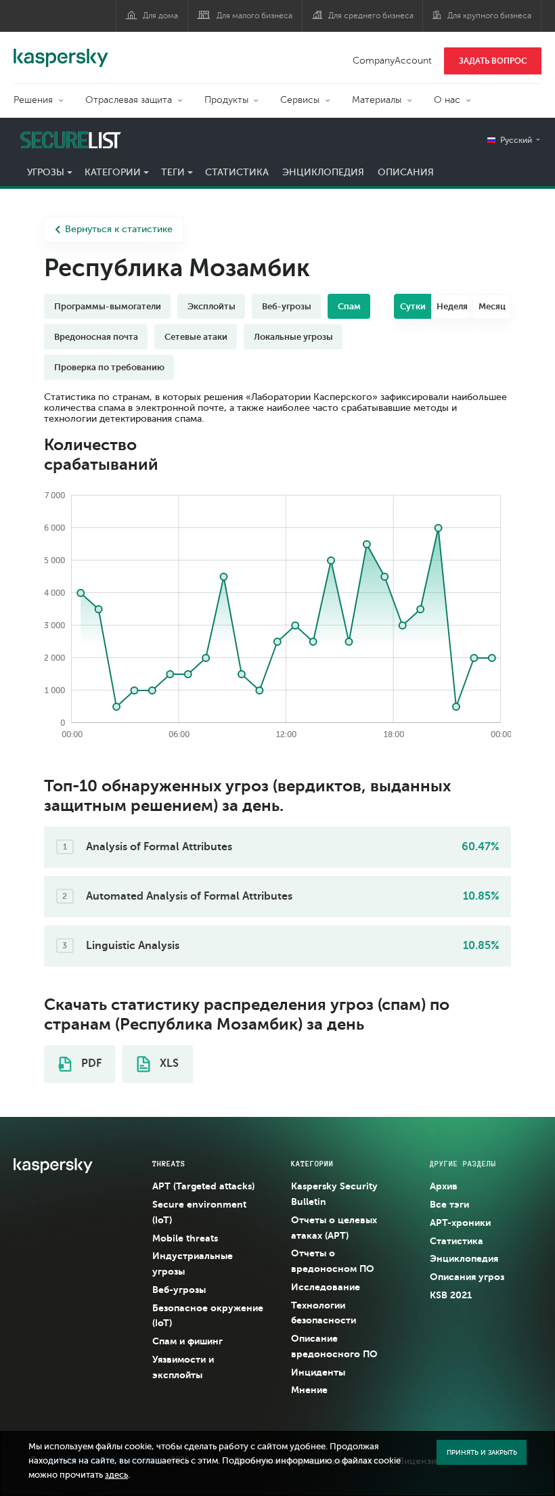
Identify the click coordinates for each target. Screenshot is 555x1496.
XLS (168, 1063)
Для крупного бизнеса (489, 15)
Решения (33, 100)
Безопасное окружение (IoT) (207, 1315)
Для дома (160, 15)
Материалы (376, 100)
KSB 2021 (451, 1295)
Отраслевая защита (128, 100)
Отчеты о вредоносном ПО (332, 1261)
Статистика (237, 172)
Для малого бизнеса (254, 15)
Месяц (492, 306)
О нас (447, 100)
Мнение (309, 1389)
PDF (90, 1063)
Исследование (325, 1286)
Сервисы (299, 100)
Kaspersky (61, 51)
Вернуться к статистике (119, 229)
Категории (113, 172)
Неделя (452, 306)
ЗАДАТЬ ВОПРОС (493, 61)
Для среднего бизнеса (371, 15)
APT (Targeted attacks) (203, 1186)
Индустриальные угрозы (192, 1263)
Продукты (226, 100)
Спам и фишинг (187, 1341)
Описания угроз (467, 1276)
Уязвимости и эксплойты (183, 1367)
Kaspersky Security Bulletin (334, 1194)
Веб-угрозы (179, 1289)
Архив (444, 1186)
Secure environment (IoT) (199, 1212)
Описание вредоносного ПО (334, 1346)
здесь (116, 1475)
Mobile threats (185, 1238)
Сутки (413, 306)
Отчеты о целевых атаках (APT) (334, 1227)
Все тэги (449, 1204)
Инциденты (318, 1372)
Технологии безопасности (323, 1313)
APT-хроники (460, 1222)
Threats (168, 1164)
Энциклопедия (323, 172)
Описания (406, 172)
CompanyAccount (392, 61)
